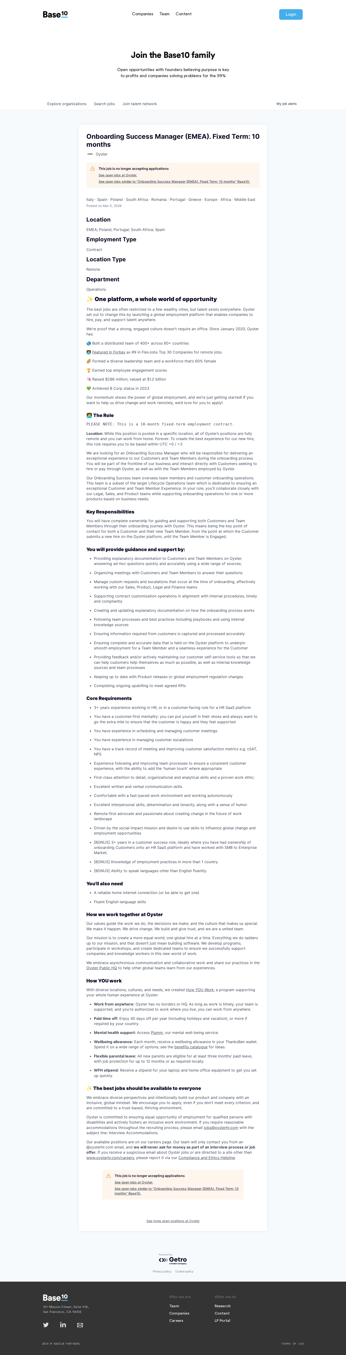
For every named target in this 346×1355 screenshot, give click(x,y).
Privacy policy (162, 1271)
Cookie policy (184, 1271)
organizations (66, 103)
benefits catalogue (191, 1047)
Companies (142, 14)
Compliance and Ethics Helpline (206, 1157)
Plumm (157, 1032)
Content (184, 14)
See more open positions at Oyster (173, 1221)
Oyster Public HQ (101, 968)
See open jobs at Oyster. (118, 175)
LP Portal (222, 1321)
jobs (104, 103)
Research (223, 1306)
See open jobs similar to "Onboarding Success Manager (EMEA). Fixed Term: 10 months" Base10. (174, 181)
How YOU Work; (200, 989)
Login (291, 14)
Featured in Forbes (108, 352)
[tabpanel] (173, 728)
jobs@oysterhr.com (221, 1127)
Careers (176, 1321)
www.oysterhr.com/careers (110, 1157)
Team (164, 14)
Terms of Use (292, 1343)
